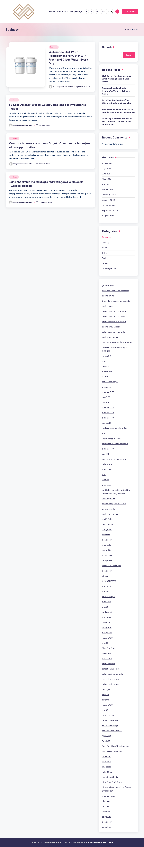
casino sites (107, 306)
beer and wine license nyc (114, 459)
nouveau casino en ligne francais (117, 342)
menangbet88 (108, 498)
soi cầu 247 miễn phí (111, 565)
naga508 (106, 356)
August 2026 (108, 163)
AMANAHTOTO (109, 581)
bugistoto (106, 767)
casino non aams (110, 337)
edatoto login (108, 596)
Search (107, 47)
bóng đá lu (107, 560)
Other (104, 253)
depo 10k (106, 366)
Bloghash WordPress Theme (99, 842)
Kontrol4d (106, 550)
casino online (108, 296)
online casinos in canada (113, 316)
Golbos (105, 479)
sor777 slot (107, 469)
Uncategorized (109, 268)
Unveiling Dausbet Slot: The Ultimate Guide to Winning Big (117, 101)
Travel (105, 263)
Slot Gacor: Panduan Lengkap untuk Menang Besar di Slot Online (117, 79)
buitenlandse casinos (112, 730)
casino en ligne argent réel (114, 503)
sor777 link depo (110, 381)
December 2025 (109, 205)
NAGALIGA (107, 658)
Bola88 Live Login (110, 725)
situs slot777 (108, 392)
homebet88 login (110, 777)
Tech (104, 258)
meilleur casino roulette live (114, 428)
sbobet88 (106, 423)
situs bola (106, 545)
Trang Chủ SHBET (110, 720)
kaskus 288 (107, 371)
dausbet (106, 806)
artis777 (106, 397)
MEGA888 (106, 736)
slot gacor (107, 387)
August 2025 (108, 215)
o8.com (105, 576)
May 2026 (106, 179)
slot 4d (105, 591)
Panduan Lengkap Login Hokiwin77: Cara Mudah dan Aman (116, 91)
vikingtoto (106, 627)
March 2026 (107, 189)
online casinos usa (110, 684)
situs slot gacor (109, 796)
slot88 (105, 643)
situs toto (106, 485)
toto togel (106, 617)
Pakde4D (106, 741)
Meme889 (106, 653)
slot (104, 361)
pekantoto (107, 464)
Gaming (105, 242)
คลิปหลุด (105, 700)
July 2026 (106, 168)
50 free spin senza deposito (115, 443)
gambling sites (109, 285)
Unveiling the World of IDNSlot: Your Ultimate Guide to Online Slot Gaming (117, 121)
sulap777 (106, 376)
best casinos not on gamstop (115, 290)
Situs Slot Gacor (109, 648)
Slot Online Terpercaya (112, 751)
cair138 (105, 454)
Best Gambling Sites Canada (115, 746)
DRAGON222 (108, 715)
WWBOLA (106, 762)
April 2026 (107, 184)
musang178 (107, 638)
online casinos (108, 663)
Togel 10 (106, 622)
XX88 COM (107, 555)
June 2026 (107, 174)
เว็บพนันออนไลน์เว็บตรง (112, 782)
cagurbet (106, 811)
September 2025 (110, 210)
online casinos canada (112, 674)
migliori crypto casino (112, 438)
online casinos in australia (114, 311)
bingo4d (106, 801)
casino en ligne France (112, 327)
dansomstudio (108, 509)
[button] (130, 11)
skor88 (105, 607)
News (104, 247)
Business (53, 47)
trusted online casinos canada (116, 301)
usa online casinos (110, 679)
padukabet (107, 612)
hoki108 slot (107, 772)
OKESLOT (106, 756)
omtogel (106, 689)
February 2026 (109, 195)
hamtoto (106, 402)
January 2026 (108, 200)
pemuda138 (107, 524)
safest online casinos (112, 669)
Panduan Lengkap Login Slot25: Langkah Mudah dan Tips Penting (118, 111)
